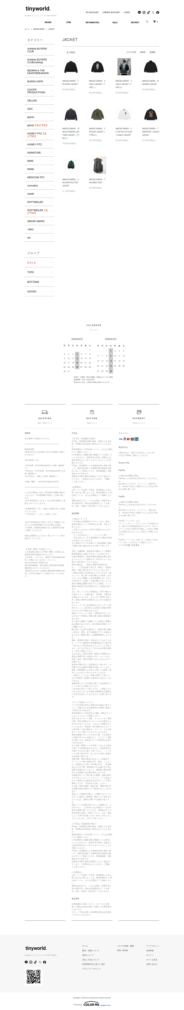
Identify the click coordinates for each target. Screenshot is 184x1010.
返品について (88, 955)
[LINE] (139, 12)
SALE (114, 22)
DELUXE (32, 100)
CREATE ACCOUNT (111, 12)
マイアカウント (152, 945)
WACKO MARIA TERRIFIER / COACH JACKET (150, 131)
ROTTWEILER (35, 202)
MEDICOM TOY (35, 177)
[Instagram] (144, 12)
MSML (30, 169)
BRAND (48, 22)
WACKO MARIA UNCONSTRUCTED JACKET (70, 182)
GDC (30, 108)
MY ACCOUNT (92, 12)
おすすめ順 (131, 52)
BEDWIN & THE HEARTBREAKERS (38, 72)
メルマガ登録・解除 (125, 945)
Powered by (78, 1004)
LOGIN (127, 12)
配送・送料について (90, 950)
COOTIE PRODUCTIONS (36, 91)
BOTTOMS (33, 281)
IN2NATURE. (34, 152)
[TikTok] (148, 12)
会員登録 (150, 950)
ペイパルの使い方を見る (129, 545)
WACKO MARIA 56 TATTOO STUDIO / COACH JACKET (124, 131)
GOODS (31, 291)
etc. (29, 237)
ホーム (27, 29)
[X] (153, 12)
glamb (30, 117)
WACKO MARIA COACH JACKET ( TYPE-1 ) (97, 84)
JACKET (51, 29)
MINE (30, 160)
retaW (30, 193)
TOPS (30, 272)
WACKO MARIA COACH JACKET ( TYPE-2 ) (124, 84)
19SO (30, 229)
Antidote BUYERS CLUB (37, 50)
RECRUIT (135, 22)
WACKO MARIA (39, 29)
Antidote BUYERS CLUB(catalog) (37, 61)
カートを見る (151, 959)
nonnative (32, 185)
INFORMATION (92, 22)
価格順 (143, 52)
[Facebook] (157, 12)
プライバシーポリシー (91, 968)
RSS (119, 950)
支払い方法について (90, 959)
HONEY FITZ (37, 135)
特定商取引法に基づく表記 (93, 964)
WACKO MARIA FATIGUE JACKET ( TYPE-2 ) (97, 131)
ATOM (125, 950)
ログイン (150, 955)
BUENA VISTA (35, 81)
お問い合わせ (151, 964)
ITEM (68, 22)
